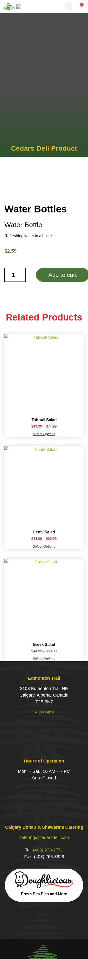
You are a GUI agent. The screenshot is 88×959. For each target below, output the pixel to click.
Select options (44, 434)
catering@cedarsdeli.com (44, 837)
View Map (44, 712)
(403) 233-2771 (48, 850)
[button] (69, 6)
